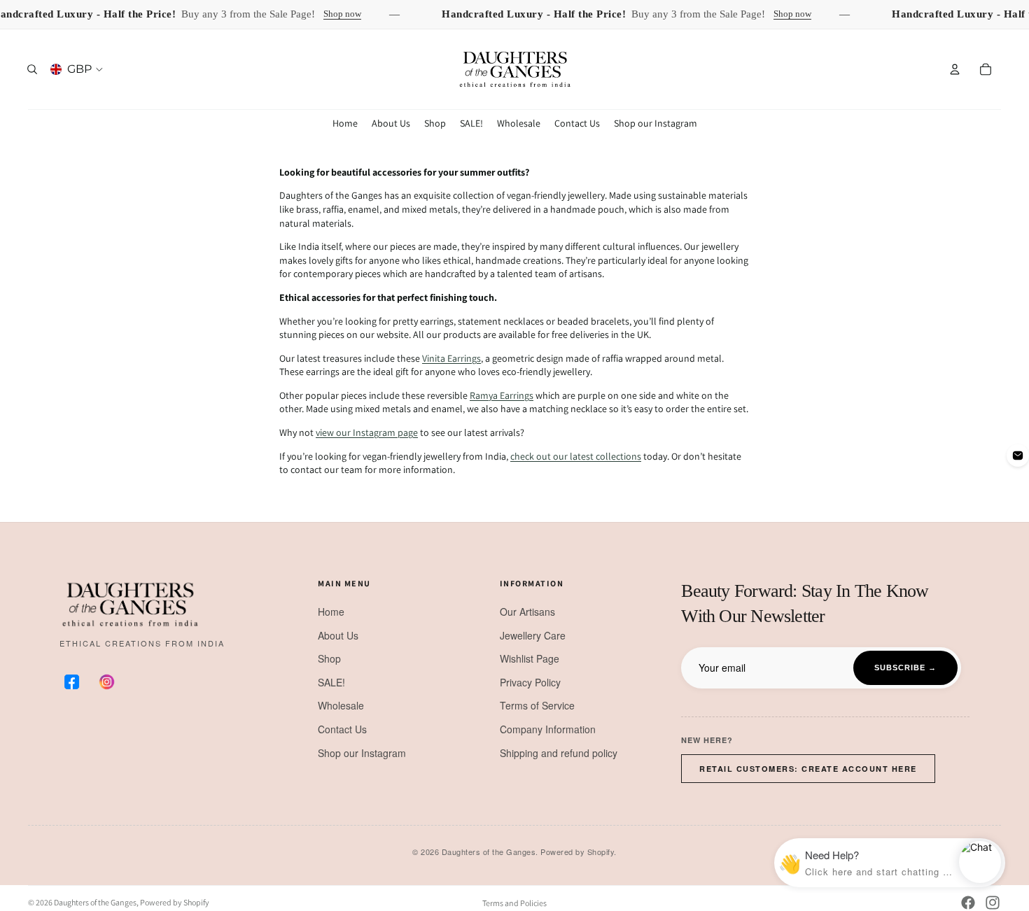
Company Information (548, 729)
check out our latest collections (575, 456)
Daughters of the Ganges (95, 902)
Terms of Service (537, 705)
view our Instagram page (367, 432)
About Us (338, 635)
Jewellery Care (533, 635)
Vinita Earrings (451, 358)
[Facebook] (968, 902)
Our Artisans (527, 612)
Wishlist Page (529, 658)
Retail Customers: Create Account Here (808, 768)
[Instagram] (992, 902)
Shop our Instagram (362, 753)
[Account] (954, 69)
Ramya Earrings (501, 395)
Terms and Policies (514, 903)
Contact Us (342, 729)
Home (331, 612)
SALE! (331, 682)
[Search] (32, 69)
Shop (329, 658)
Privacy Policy (530, 682)
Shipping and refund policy (558, 753)
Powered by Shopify (174, 902)
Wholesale (341, 705)
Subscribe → (905, 667)
